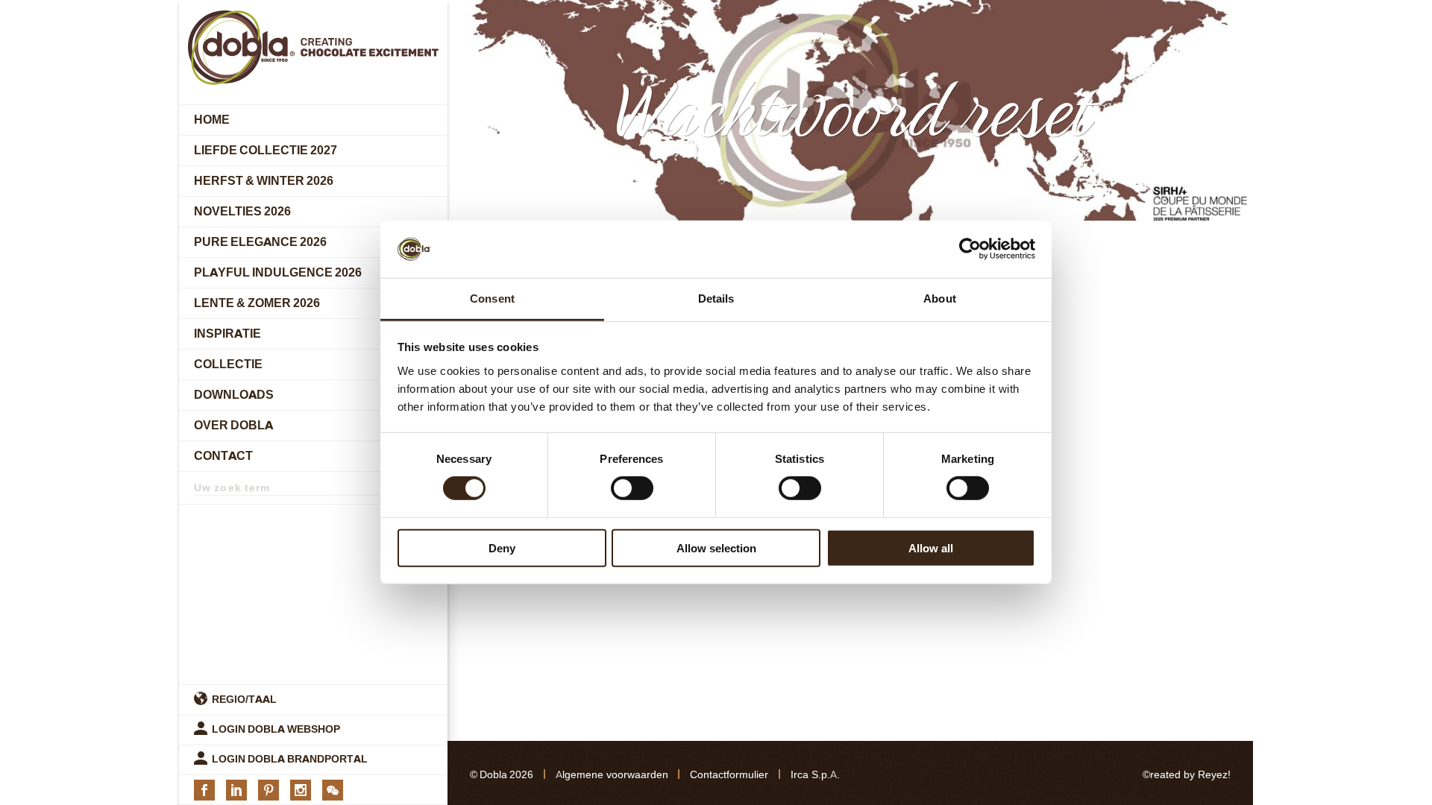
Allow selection (716, 547)
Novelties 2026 (242, 211)
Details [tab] (716, 298)
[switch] (632, 488)
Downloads (234, 395)
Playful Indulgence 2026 (278, 272)
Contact (223, 456)
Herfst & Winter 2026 (263, 181)
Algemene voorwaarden (612, 774)
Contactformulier (729, 774)
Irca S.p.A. (815, 774)
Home (212, 120)
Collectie (228, 364)
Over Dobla (233, 425)
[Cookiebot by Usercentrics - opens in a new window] (970, 249)
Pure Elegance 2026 (260, 242)
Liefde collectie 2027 (265, 150)
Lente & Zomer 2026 (257, 303)
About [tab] (939, 298)
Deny (502, 547)
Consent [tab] (492, 298)
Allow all (930, 547)
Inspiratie (227, 333)
